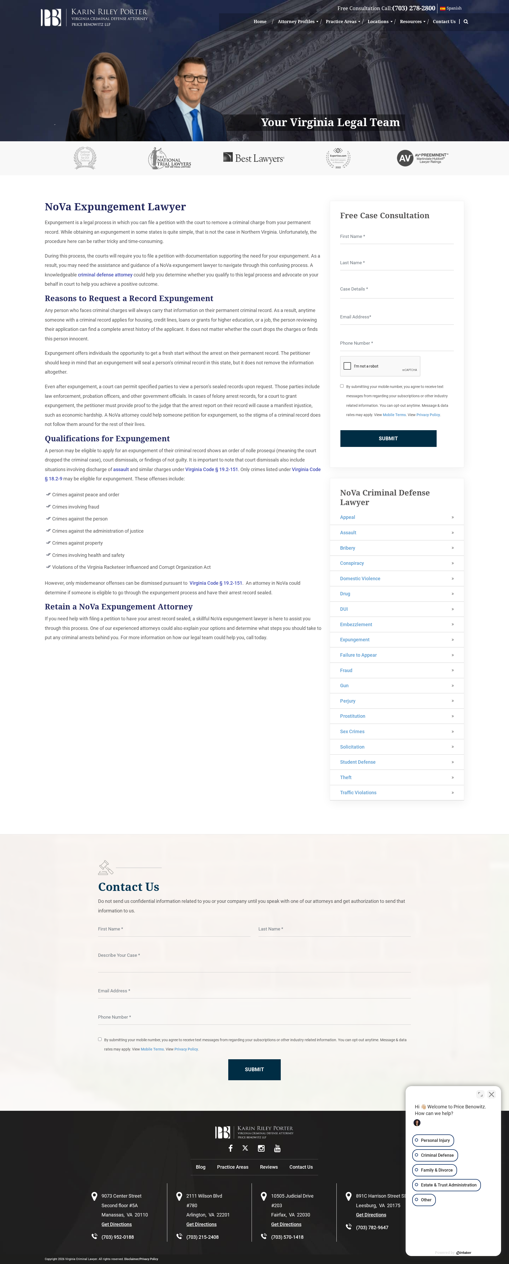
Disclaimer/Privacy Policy (141, 1259)
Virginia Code (306, 469)
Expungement (355, 639)
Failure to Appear (358, 655)
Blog (200, 1167)
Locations (378, 21)
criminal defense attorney (105, 274)
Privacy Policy (428, 415)
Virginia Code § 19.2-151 (211, 469)
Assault (348, 532)
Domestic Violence (360, 578)
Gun (344, 685)
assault (121, 469)
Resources (411, 21)
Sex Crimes (352, 731)
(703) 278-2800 (413, 8)
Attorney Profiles (296, 21)
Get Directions (117, 1224)
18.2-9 (55, 478)
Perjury (348, 701)
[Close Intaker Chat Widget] (491, 1094)
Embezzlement (356, 624)
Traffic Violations (358, 792)
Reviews (269, 1167)
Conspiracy (352, 563)
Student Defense (358, 762)
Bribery (347, 548)
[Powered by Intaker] (464, 1252)
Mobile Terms (394, 415)
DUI (344, 609)
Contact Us (444, 21)
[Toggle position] (480, 1094)
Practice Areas (341, 21)
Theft (346, 777)
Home (260, 21)
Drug (345, 593)
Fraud (346, 670)
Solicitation (352, 747)
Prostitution (352, 716)
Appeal (347, 517)
